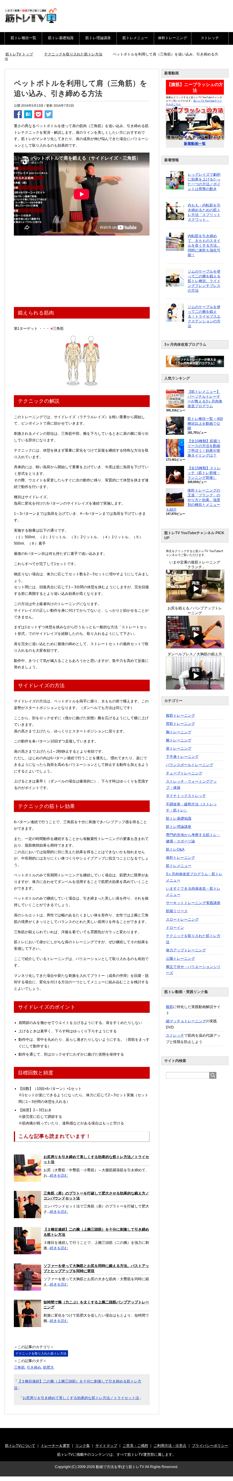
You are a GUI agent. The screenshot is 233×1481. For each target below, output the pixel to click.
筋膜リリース (177, 911)
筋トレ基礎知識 (60, 38)
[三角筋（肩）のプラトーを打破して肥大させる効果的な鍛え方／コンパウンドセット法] (27, 1215)
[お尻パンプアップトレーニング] (195, 646)
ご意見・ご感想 (135, 1446)
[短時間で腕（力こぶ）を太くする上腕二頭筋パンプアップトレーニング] (27, 1324)
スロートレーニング (182, 919)
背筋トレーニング (180, 724)
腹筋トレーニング (180, 715)
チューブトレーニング (184, 773)
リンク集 (82, 1446)
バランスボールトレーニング (189, 765)
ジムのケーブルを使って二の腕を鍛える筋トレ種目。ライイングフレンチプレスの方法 (204, 280)
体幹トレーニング (172, 38)
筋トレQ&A (175, 849)
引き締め (34, 1367)
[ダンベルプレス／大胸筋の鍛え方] (195, 687)
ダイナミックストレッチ (186, 796)
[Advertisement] (82, 272)
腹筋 (169, 1007)
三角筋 (19, 1367)
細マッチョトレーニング (186, 1021)
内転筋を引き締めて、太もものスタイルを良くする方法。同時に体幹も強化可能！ (204, 245)
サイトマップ (106, 1446)
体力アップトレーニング (186, 950)
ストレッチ (210, 38)
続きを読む (59, 1175)
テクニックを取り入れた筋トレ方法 (40, 1353)
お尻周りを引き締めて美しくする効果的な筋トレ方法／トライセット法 (81, 1398)
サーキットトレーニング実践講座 (193, 903)
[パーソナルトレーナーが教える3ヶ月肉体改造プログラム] (195, 365)
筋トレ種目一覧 (23, 38)
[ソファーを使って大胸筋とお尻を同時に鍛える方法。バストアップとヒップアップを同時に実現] (27, 1288)
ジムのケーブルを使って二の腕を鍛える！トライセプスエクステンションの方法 (204, 316)
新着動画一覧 (195, 144)
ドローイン (175, 928)
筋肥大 (48, 1367)
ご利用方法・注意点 (170, 1446)
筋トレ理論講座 (98, 38)
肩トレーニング (178, 748)
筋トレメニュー (135, 38)
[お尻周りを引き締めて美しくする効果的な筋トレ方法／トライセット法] (27, 1179)
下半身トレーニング (182, 757)
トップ (22, 54)
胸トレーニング (178, 732)
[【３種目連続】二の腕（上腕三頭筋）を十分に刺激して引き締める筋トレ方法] (27, 1251)
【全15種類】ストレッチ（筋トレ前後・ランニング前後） (204, 473)
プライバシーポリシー (210, 1446)
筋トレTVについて (20, 1446)
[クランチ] (195, 600)
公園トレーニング (180, 959)
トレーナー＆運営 (55, 1446)
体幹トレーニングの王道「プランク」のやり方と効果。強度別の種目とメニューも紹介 (193, 499)
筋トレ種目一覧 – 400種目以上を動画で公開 (205, 423)
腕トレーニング (178, 740)
